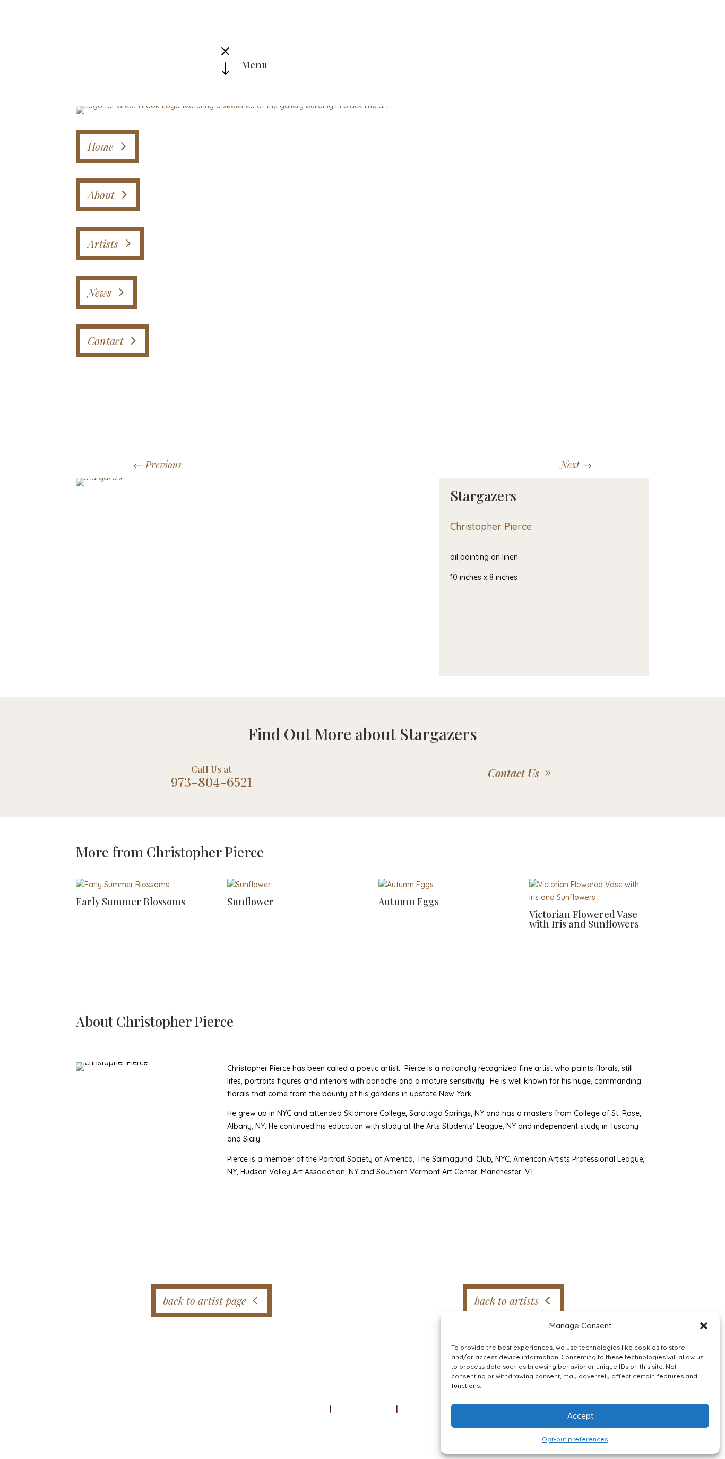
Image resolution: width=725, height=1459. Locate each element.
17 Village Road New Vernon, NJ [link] (332, 1409)
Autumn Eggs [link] (408, 901)
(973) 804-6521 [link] (427, 1409)
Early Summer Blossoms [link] (130, 901)
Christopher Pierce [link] (491, 526)
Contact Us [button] (513, 773)
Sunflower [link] (250, 901)
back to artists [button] (506, 1300)
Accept (580, 1416)
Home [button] (101, 146)
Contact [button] (106, 340)
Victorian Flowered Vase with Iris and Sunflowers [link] (584, 919)
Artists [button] (103, 243)
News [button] (99, 292)
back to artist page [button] (204, 1300)
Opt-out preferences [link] (575, 1439)
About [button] (101, 194)
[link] (233, 105)
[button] (703, 1325)
